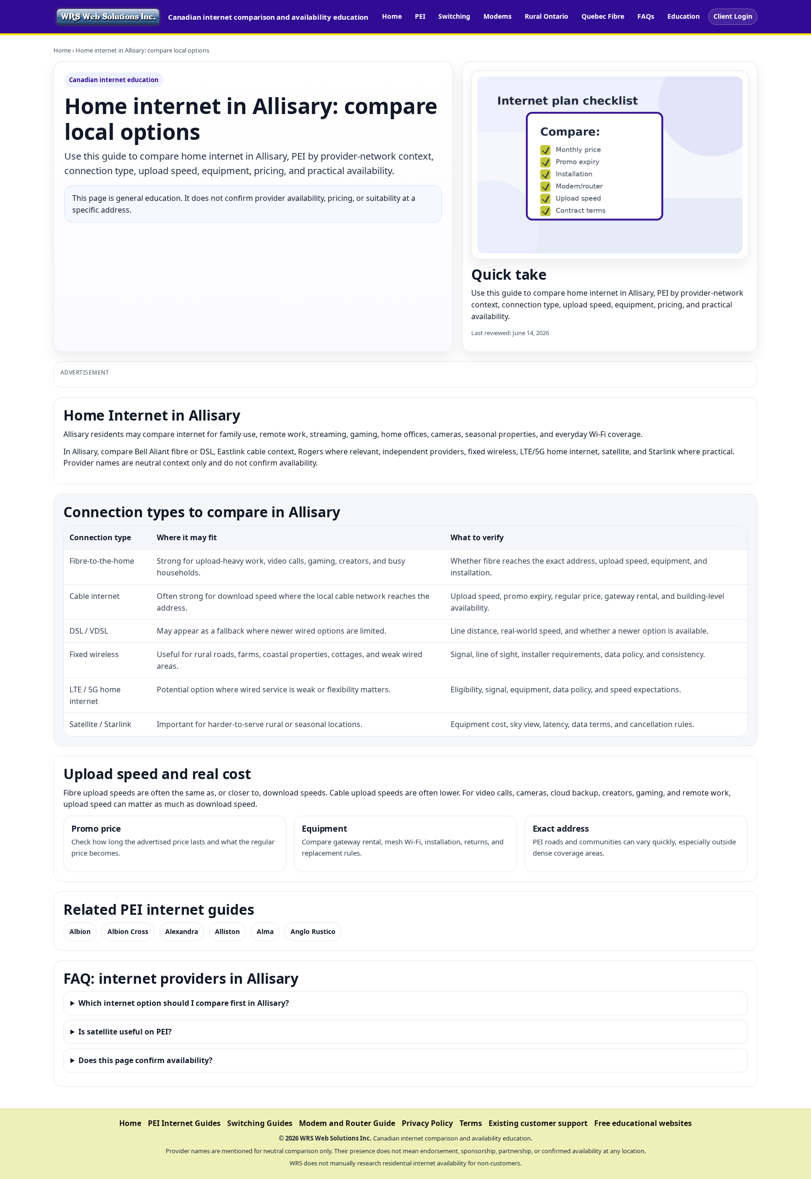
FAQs (645, 16)
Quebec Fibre (602, 16)
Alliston (227, 931)
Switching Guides (259, 1123)
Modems (497, 16)
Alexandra (181, 931)
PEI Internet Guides (184, 1123)
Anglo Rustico (313, 931)
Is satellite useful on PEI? (125, 1031)
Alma (265, 931)
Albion (80, 931)
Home (392, 16)
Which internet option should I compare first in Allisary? (183, 1003)
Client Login (732, 16)
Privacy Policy (427, 1123)
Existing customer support (538, 1123)
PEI (420, 16)
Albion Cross (127, 931)
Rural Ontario (546, 16)
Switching (454, 16)
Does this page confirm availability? (145, 1060)
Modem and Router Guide (347, 1123)
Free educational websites (643, 1123)
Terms (470, 1123)
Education (683, 16)
